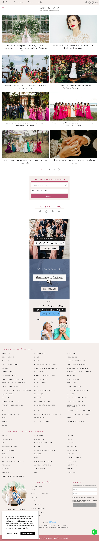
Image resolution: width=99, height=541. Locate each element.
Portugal (72, 472)
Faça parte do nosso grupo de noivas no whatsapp (23, 2)
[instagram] (89, 2)
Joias (37, 386)
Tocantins (39, 469)
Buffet (5, 361)
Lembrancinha (74, 386)
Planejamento (38, 493)
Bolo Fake (72, 357)
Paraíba (38, 454)
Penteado (39, 398)
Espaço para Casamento (14, 383)
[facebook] (86, 2)
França (6, 472)
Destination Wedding (13, 379)
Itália (37, 472)
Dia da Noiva (41, 379)
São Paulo (72, 465)
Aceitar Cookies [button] (27, 533)
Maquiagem (72, 394)
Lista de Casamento (44, 390)
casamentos (37, 486)
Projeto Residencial (12, 405)
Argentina (39, 439)
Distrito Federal (43, 443)
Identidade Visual (11, 386)
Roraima (6, 465)
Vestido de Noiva (75, 421)
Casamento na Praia (77, 368)
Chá (33, 497)
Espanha (71, 443)
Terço (70, 418)
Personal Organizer (77, 398)
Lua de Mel (7, 394)
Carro (5, 368)
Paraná (70, 454)
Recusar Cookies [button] (12, 533)
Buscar (49, 196)
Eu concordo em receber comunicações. (84, 497)
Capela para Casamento (46, 364)
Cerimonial (40, 372)
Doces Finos (73, 379)
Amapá (70, 435)
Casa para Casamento (45, 368)
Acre (4, 435)
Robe (4, 410)
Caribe (70, 469)
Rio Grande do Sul (44, 461)
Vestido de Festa (43, 421)
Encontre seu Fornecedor (49, 179)
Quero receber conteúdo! (84, 505)
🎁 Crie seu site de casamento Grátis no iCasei (49, 538)
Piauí (37, 457)
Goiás (37, 446)
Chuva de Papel (61, 527)
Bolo (36, 357)
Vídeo (5, 425)
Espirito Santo (10, 446)
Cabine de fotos (10, 364)
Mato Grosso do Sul (44, 450)
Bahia (70, 439)
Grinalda (71, 383)
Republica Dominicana (13, 476)
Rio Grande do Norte (13, 461)
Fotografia (40, 383)
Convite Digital (10, 375)
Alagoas (38, 435)
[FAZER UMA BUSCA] (95, 8)
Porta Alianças (75, 401)
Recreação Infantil (44, 405)
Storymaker (40, 418)
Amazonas (7, 439)
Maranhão (72, 446)
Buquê (37, 361)
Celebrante (8, 372)
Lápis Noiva (49, 7)
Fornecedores (38, 508)
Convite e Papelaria (44, 375)
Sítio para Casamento (78, 414)
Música (5, 398)
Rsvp (36, 410)
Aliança (6, 353)
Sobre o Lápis (38, 512)
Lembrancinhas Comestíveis (16, 390)
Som (4, 418)
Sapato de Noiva (10, 414)
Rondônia (72, 461)
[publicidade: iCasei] (49, 320)
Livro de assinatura (77, 390)
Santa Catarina (42, 465)
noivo (34, 501)
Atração (71, 353)
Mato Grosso (8, 450)
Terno (5, 421)
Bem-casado (8, 357)
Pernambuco (8, 457)
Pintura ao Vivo (10, 401)
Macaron (39, 394)
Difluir (68, 527)
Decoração (72, 375)
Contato (35, 516)
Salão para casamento (79, 410)
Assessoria (40, 353)
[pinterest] (93, 2)
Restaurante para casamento (76, 406)
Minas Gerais (73, 450)
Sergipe (5, 469)
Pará (4, 454)
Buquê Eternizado (76, 361)
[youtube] (96, 2)
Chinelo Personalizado (79, 372)
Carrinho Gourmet (76, 364)
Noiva (34, 490)
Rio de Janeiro (74, 457)
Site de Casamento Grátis (47, 414)
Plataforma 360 (42, 401)
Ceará (5, 443)
